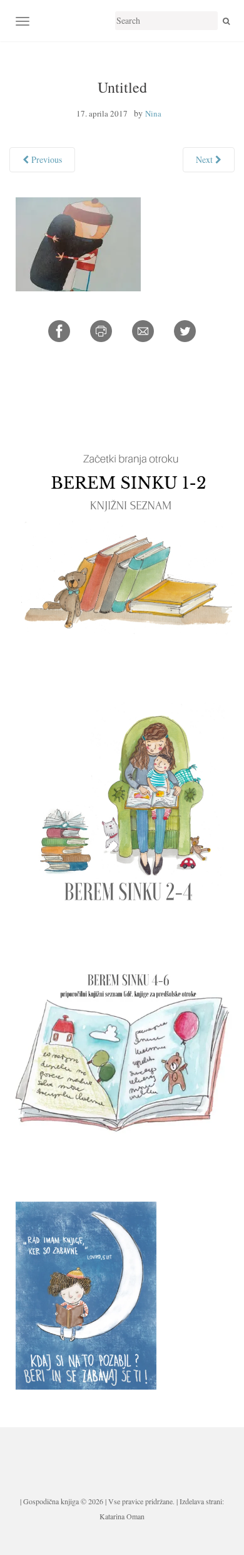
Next (205, 159)
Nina (153, 113)
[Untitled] (78, 242)
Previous (45, 159)
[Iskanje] (226, 20)
